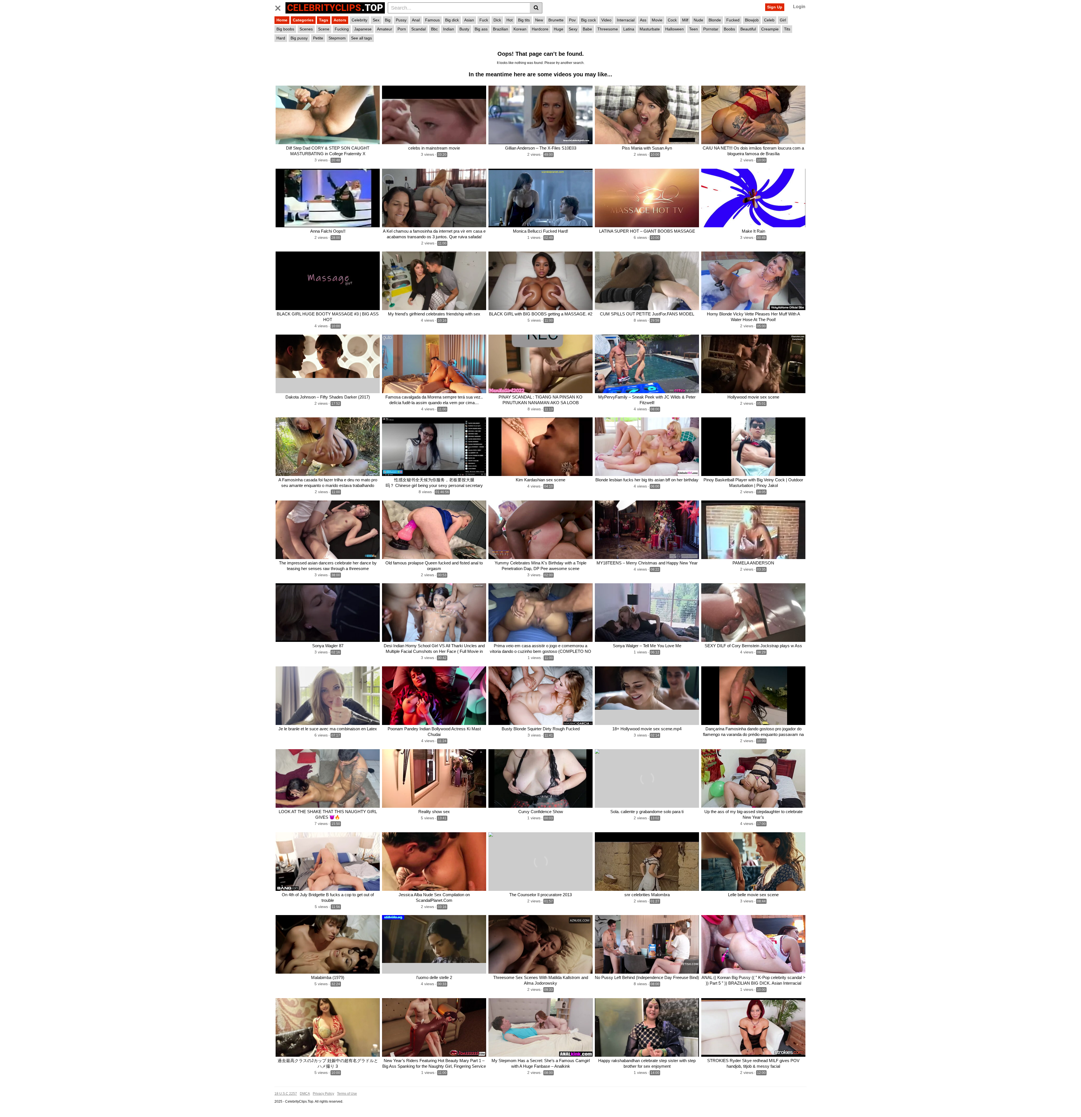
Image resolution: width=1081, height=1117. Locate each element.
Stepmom (337, 38)
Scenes (306, 29)
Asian (469, 20)
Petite (318, 38)
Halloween (674, 29)
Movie (657, 20)
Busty (464, 29)
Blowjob (752, 20)
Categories (303, 20)
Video (606, 20)
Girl (783, 20)
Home (281, 20)
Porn (401, 29)
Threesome (607, 29)
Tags (323, 20)
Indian (448, 29)
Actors (340, 20)
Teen (693, 29)
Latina (628, 29)
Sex (376, 20)
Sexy (573, 29)
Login (799, 6)
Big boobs (285, 29)
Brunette (556, 20)
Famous (432, 20)
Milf (685, 20)
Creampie (770, 29)
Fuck (483, 20)
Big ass (481, 29)
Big (387, 20)
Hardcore (540, 29)
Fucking (342, 29)
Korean (519, 29)
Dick (497, 20)
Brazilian (500, 29)
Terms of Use (347, 1094)
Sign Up (774, 7)
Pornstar (710, 29)
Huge (558, 29)
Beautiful (748, 29)
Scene (323, 29)
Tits (787, 29)
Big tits (524, 20)
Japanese (363, 29)
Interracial (626, 20)
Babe (587, 29)
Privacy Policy (323, 1094)
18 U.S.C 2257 (285, 1094)
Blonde (715, 20)
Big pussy (299, 38)
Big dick (452, 20)
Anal (416, 20)
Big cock (588, 20)
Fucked (733, 20)
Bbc (434, 29)
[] (536, 8)
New (539, 20)
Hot (509, 20)
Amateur (384, 29)
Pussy (401, 20)
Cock (672, 20)
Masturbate (650, 29)
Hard (280, 38)
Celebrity (359, 20)
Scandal (418, 29)
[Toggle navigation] (279, 7)
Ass (643, 20)
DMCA (305, 1094)
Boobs (729, 29)
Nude (698, 20)
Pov (572, 20)
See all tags (361, 38)
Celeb (769, 20)
